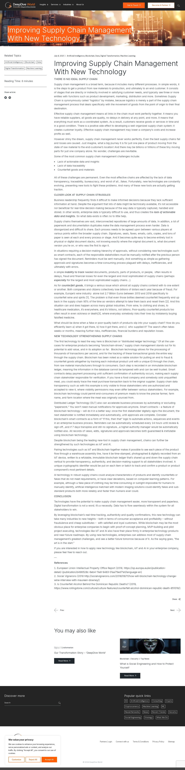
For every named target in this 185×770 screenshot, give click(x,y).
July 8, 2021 (59, 56)
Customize (16, 759)
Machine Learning (127, 56)
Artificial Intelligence (76, 56)
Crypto (169, 701)
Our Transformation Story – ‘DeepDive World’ (80, 652)
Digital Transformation (110, 56)
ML (163, 706)
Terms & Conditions (141, 742)
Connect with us (122, 742)
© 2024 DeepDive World (92, 762)
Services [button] (54, 4)
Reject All (33, 759)
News (145, 712)
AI (126, 701)
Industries (67, 4)
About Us (80, 4)
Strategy (149, 717)
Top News (145, 659)
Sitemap (171, 742)
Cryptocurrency (132, 706)
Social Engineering (133, 717)
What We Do (162, 717)
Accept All (49, 759)
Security (134, 659)
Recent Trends (158, 712)
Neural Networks (132, 712)
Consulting (157, 701)
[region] (32, 750)
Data (97, 56)
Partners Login (106, 742)
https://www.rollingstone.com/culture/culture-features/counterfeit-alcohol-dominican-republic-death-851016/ (117, 588)
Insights (43, 4)
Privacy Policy (158, 742)
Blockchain (90, 56)
